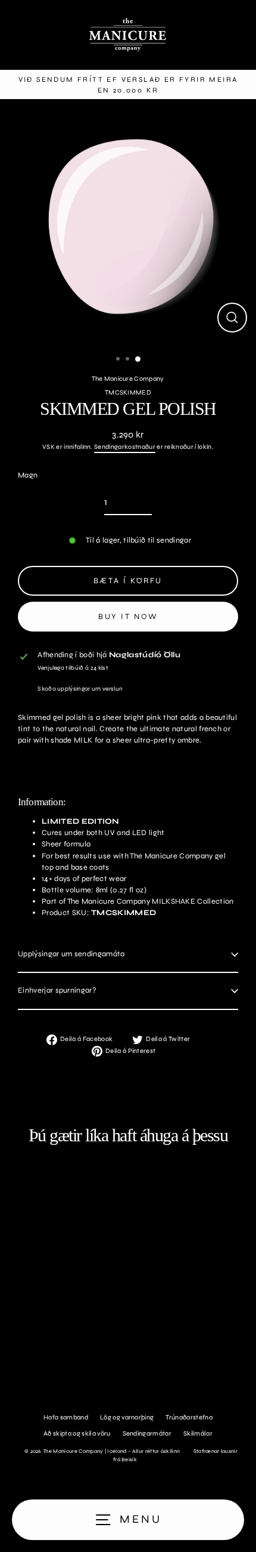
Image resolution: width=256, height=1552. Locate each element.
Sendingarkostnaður (124, 447)
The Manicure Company (128, 379)
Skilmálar (198, 1433)
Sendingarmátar (147, 1433)
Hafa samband (65, 1417)
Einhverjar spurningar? (57, 990)
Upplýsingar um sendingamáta (71, 954)
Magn (28, 475)
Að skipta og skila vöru (76, 1433)
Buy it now (128, 616)
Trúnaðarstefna (189, 1417)
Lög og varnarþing (127, 1417)
